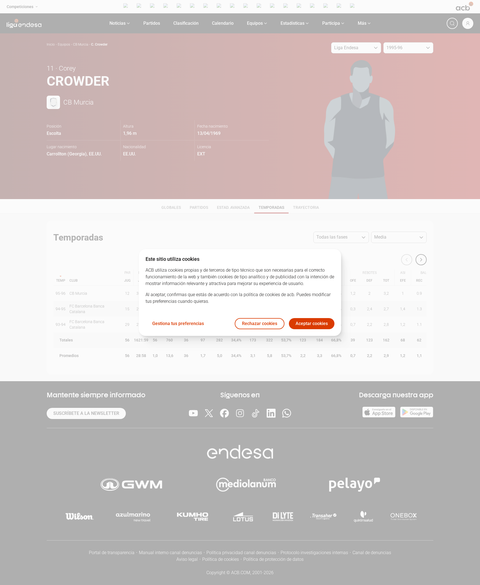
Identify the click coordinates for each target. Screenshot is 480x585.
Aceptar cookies (312, 323)
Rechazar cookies (259, 323)
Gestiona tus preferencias (178, 323)
